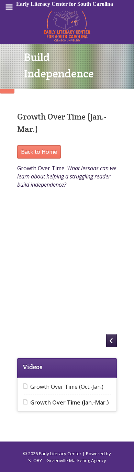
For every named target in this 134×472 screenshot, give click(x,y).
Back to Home (39, 152)
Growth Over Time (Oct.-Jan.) (66, 386)
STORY (35, 460)
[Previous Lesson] (111, 340)
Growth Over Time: (66, 176)
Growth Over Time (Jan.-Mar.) (69, 402)
